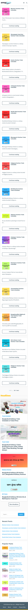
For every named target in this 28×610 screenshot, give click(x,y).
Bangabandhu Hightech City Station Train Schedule (18, 315)
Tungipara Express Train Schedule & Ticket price (15, 547)
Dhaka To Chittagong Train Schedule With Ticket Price (16, 576)
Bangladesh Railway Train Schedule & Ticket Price (11, 420)
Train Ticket (5, 442)
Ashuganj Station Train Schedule (18, 86)
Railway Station (6, 470)
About (9, 607)
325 (15, 390)
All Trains (4, 494)
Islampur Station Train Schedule (17, 237)
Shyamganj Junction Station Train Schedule (18, 35)
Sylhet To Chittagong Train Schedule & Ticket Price (16, 588)
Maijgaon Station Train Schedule (18, 366)
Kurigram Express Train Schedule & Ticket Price (15, 563)
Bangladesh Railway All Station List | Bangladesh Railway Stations (14, 473)
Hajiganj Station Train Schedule (17, 163)
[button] (23, 3)
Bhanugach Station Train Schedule (18, 138)
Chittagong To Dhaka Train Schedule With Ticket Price (16, 582)
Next (17, 390)
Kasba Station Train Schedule (17, 60)
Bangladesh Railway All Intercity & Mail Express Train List (14, 498)
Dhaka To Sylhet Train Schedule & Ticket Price (15, 569)
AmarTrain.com (11, 604)
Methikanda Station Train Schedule (17, 189)
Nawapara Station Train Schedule (18, 263)
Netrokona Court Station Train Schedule (18, 340)
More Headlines (14, 504)
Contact (15, 607)
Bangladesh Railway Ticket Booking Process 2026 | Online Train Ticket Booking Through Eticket (12, 447)
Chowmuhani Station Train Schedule (17, 289)
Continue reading (14, 26)
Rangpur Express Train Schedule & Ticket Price (15, 595)
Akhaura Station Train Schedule (17, 215)
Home (4, 607)
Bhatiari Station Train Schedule (17, 9)
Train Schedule (6, 416)
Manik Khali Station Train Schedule (18, 112)
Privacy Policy (22, 607)
